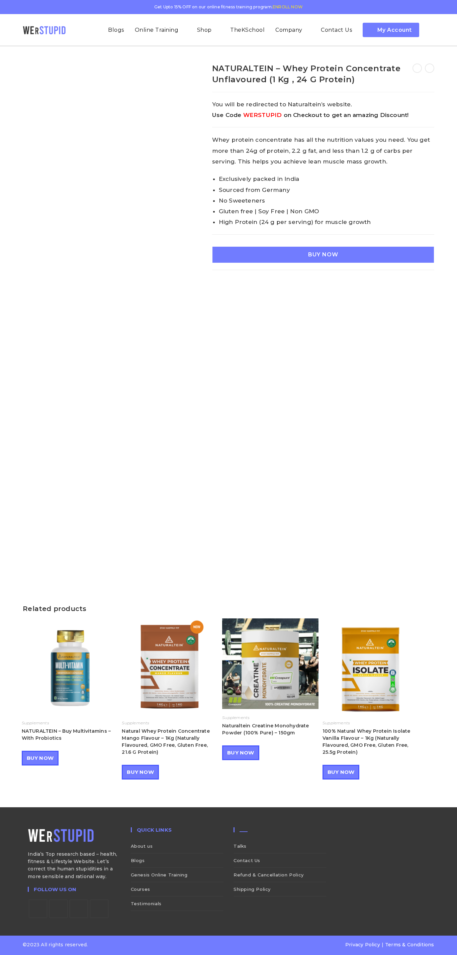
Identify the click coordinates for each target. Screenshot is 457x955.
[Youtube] (99, 909)
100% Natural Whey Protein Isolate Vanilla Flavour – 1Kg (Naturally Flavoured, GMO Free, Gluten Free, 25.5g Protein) (366, 741)
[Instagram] (79, 909)
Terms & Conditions (409, 945)
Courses (140, 889)
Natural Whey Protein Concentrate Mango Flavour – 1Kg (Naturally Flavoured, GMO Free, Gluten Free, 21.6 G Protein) (165, 741)
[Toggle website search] (432, 30)
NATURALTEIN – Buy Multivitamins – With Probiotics (66, 734)
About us (142, 846)
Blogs (138, 860)
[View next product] (429, 68)
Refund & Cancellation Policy (269, 874)
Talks (240, 846)
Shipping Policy (252, 889)
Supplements (35, 722)
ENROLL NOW (288, 6)
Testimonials (146, 903)
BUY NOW (323, 254)
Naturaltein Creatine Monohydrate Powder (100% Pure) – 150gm (265, 729)
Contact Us (247, 860)
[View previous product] (417, 68)
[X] (38, 909)
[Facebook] (58, 909)
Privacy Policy (362, 945)
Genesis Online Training (159, 874)
